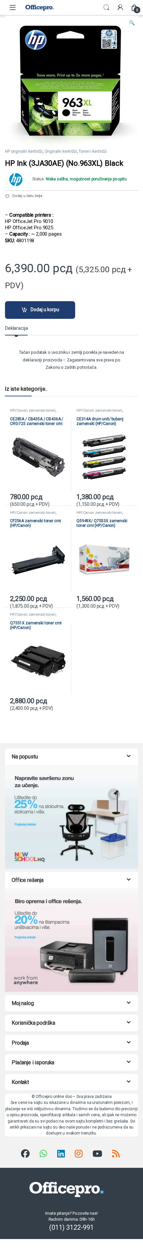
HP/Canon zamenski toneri (33, 410)
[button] (132, 23)
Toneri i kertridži (92, 151)
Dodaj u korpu (45, 309)
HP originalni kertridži (24, 151)
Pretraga (106, 7)
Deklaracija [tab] (16, 328)
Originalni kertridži (61, 151)
